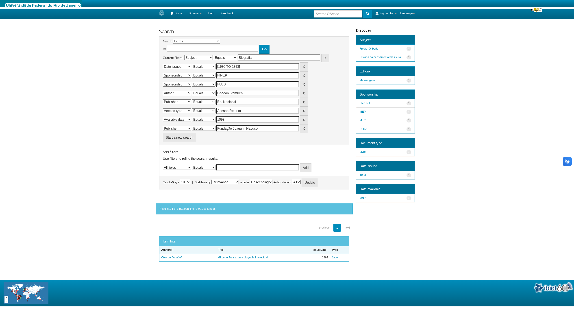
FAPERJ (365, 103)
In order (244, 182)
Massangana (368, 80)
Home (178, 13)
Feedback (227, 13)
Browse (194, 13)
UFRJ (363, 129)
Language (406, 13)
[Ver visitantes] (26, 293)
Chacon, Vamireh (172, 257)
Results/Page (171, 182)
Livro (335, 257)
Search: (167, 41)
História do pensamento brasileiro (380, 57)
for (164, 49)
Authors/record (282, 182)
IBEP (363, 111)
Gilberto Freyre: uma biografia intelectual (243, 257)
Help (211, 13)
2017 (363, 197)
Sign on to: (386, 13)
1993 (363, 175)
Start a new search (179, 137)
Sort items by (203, 182)
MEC (363, 120)
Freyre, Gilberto (369, 48)
